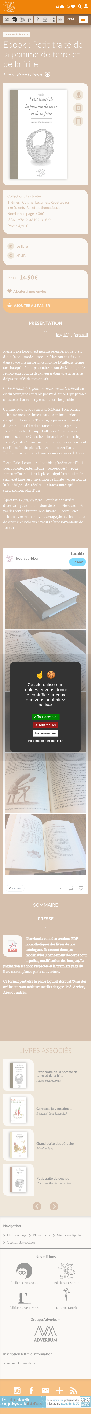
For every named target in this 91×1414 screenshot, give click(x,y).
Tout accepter (46, 717)
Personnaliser (45, 733)
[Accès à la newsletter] (45, 19)
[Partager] (52, 19)
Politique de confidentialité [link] (45, 740)
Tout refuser (47, 725)
